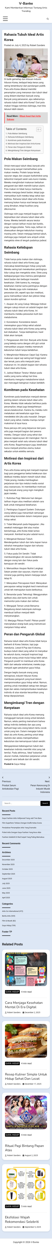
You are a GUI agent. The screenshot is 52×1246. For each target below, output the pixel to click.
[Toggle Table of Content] (37, 129)
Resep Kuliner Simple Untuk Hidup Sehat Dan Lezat (26, 1076)
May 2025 (6, 893)
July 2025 (6, 883)
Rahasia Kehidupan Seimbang (21, 137)
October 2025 (7, 869)
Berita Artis (6, 916)
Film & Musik (7, 921)
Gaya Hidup (20, 764)
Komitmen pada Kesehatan (19, 140)
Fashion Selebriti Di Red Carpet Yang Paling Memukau (23, 837)
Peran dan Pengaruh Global (19, 147)
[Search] (48, 19)
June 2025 (6, 888)
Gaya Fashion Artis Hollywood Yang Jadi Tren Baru (22, 818)
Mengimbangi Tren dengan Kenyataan (24, 150)
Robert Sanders (37, 45)
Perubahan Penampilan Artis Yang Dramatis (19, 828)
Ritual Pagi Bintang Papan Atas (24, 1148)
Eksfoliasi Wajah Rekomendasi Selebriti (22, 1219)
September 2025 (8, 874)
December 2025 (8, 860)
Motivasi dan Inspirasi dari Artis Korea (24, 144)
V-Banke (26, 3)
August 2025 (7, 879)
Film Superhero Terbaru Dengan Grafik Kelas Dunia (22, 823)
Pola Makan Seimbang (17, 133)
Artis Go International (10, 911)
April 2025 (6, 898)
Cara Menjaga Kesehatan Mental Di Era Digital (24, 1004)
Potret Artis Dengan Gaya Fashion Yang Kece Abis (21, 832)
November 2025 (8, 864)
